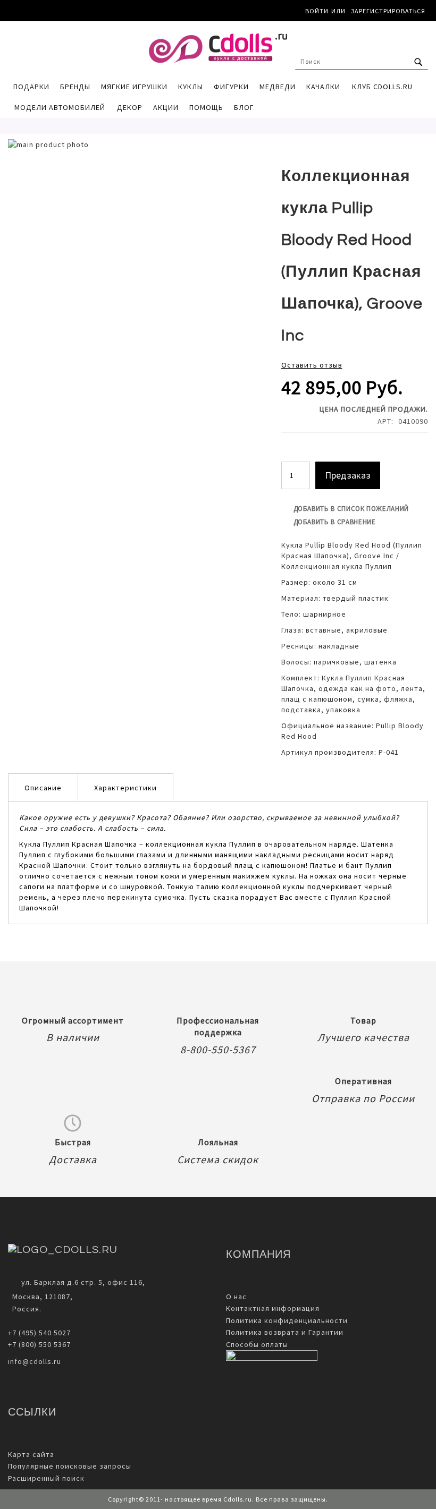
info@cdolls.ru (34, 1361)
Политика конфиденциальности (287, 1320)
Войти (317, 11)
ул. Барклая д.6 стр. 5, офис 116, (83, 1282)
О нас (236, 1296)
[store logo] (218, 48)
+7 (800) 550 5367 (39, 1344)
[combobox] (361, 62)
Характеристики (125, 787)
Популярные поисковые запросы (69, 1466)
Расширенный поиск (46, 1478)
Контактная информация (273, 1308)
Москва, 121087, (40, 1296)
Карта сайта (31, 1454)
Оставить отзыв (311, 365)
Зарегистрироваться (388, 11)
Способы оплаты (257, 1344)
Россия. (24, 1309)
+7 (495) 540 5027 (39, 1332)
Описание (43, 787)
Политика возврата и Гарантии (284, 1332)
